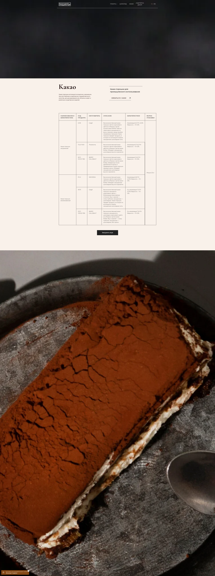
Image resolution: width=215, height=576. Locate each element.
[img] (65, 4)
